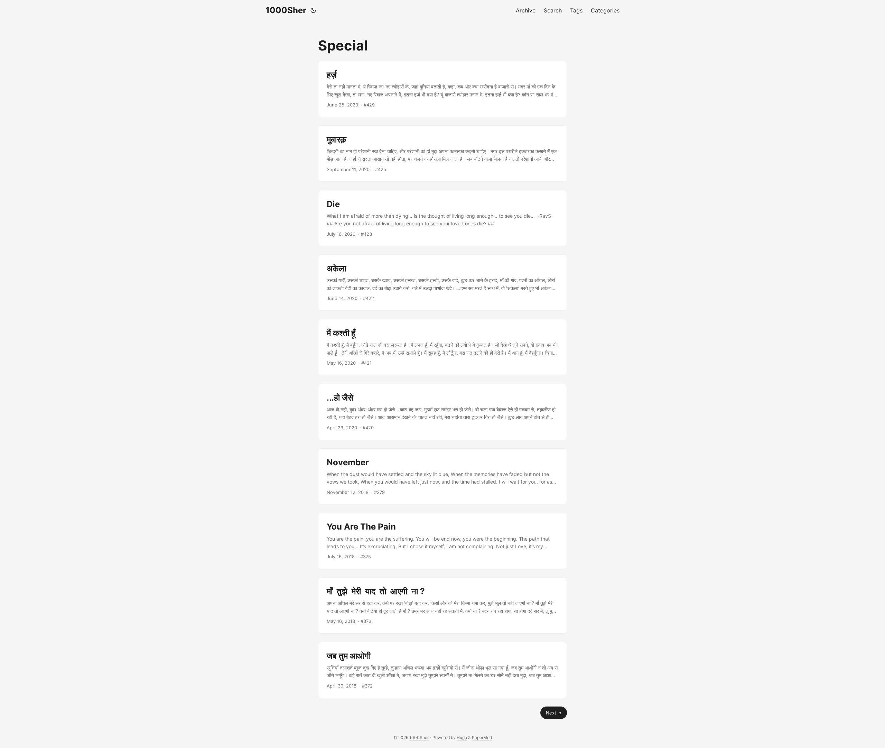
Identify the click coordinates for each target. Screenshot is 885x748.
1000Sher (286, 10)
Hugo (462, 737)
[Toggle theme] (313, 10)
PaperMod (482, 737)
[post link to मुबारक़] (442, 153)
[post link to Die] (442, 218)
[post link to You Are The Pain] (442, 541)
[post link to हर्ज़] (442, 89)
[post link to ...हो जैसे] (442, 412)
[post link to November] (442, 476)
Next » (553, 713)
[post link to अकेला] (442, 282)
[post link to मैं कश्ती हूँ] (442, 347)
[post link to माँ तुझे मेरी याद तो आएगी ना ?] (442, 605)
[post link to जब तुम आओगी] (442, 670)
